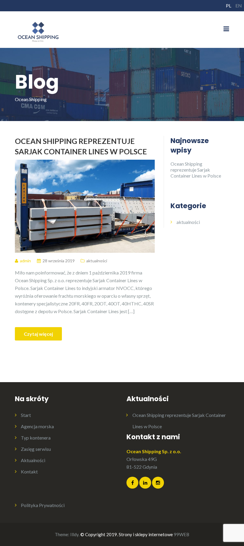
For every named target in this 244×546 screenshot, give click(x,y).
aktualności (96, 260)
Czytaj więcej (38, 334)
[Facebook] (132, 483)
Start (26, 415)
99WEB (181, 534)
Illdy (74, 534)
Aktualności (33, 460)
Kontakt (29, 471)
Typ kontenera (36, 437)
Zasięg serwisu (36, 449)
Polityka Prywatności (43, 505)
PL (228, 5)
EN (238, 5)
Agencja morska (37, 426)
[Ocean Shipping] (38, 29)
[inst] (158, 483)
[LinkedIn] (145, 483)
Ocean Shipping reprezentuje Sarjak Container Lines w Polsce (81, 146)
